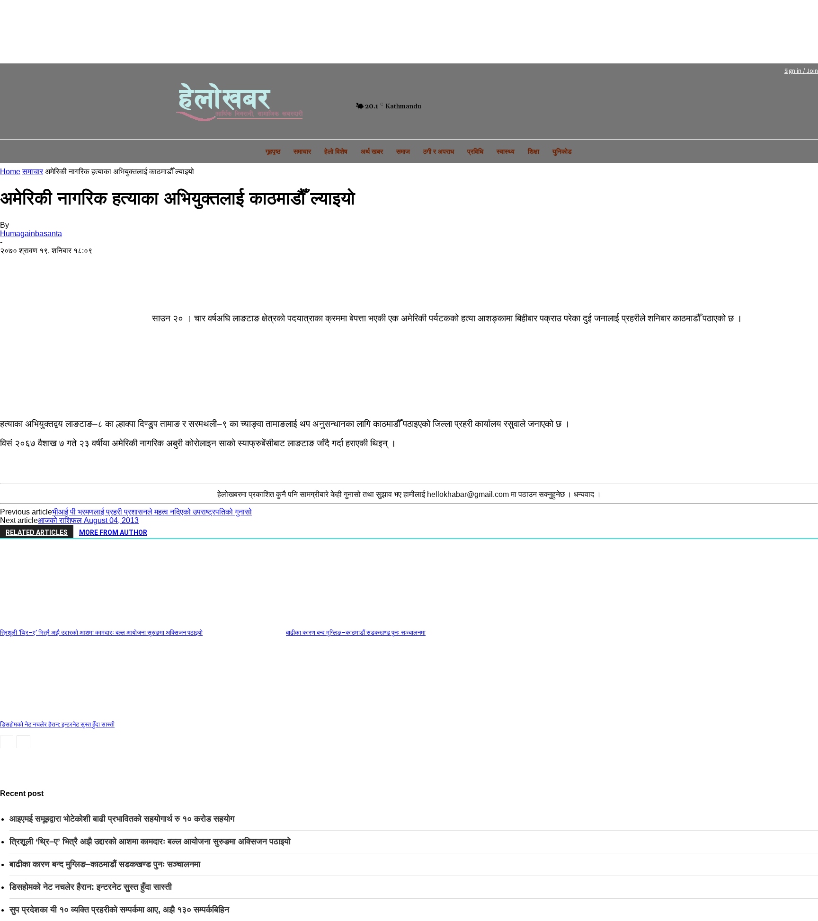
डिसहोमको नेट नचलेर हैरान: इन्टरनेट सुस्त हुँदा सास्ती (57, 724)
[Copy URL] (280, 265)
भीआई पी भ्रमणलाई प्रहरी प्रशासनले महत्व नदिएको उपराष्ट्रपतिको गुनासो (152, 512)
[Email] (167, 265)
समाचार (32, 172)
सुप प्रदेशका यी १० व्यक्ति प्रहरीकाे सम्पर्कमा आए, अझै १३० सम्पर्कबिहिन (119, 909)
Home (10, 172)
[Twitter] (314, 106)
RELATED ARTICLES (37, 532)
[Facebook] (298, 106)
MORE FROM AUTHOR (113, 532)
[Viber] (242, 265)
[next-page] (23, 741)
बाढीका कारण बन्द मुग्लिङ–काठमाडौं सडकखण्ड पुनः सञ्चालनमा (356, 632)
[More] (16, 286)
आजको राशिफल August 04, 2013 (88, 520)
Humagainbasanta (31, 234)
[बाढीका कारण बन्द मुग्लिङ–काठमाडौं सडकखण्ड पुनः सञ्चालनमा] (337, 620)
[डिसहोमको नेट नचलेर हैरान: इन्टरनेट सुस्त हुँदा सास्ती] (51, 712)
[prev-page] (6, 741)
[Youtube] (331, 106)
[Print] (205, 265)
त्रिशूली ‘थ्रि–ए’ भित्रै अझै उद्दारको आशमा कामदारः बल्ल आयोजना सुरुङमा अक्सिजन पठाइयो (101, 632)
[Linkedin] (129, 265)
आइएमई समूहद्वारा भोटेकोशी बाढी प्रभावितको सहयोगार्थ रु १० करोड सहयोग (121, 819)
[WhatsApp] (91, 265)
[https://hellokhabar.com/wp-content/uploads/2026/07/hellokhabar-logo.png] (236, 106)
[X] (53, 265)
